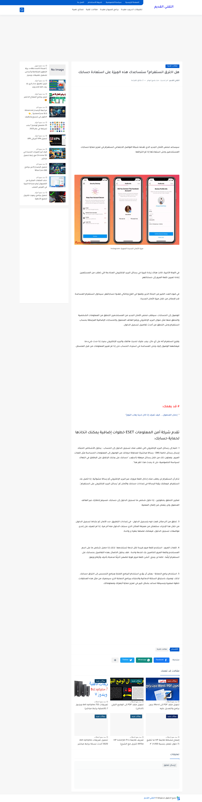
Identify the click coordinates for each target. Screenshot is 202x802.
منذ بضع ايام (40, 107)
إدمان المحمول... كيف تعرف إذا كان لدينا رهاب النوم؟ (151, 415)
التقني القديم (163, 7)
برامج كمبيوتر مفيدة (109, 10)
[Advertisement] (101, 38)
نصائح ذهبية (78, 10)
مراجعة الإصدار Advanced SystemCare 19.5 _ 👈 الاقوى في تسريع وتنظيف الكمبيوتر (36, 114)
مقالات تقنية (92, 10)
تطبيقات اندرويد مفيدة (131, 10)
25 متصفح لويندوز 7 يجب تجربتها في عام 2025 (36, 127)
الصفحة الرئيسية (132, 3)
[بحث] (22, 10)
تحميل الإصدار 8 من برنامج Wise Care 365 (36, 169)
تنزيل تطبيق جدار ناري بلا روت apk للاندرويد (36, 85)
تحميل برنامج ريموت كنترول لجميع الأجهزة (35, 197)
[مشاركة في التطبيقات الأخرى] (115, 660)
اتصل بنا (80, 3)
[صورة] (57, 70)
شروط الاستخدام (95, 3)
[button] (161, 660)
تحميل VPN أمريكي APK (37, 139)
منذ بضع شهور (40, 66)
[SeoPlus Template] (178, 798)
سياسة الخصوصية (114, 3)
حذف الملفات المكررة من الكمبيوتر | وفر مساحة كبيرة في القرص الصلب (35, 184)
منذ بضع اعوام (40, 81)
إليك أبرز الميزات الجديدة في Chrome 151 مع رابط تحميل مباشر (35, 155)
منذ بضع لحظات (171, 702)
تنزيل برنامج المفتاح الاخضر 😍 (35, 99)
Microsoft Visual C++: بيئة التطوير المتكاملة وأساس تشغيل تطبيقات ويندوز (36, 72)
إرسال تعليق (170, 765)
